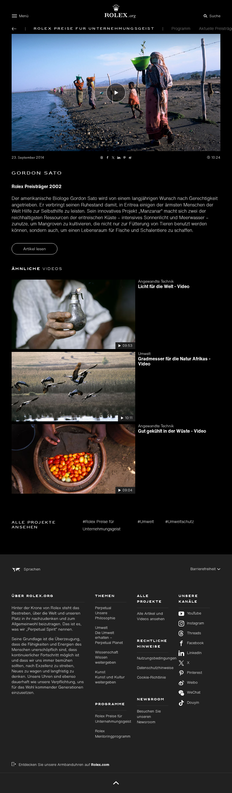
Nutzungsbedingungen (157, 658)
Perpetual (105, 613)
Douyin (193, 702)
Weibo (192, 682)
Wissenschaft (106, 657)
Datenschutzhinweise (155, 667)
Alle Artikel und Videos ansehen (151, 616)
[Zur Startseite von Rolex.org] (116, 11)
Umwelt (109, 635)
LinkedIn (194, 652)
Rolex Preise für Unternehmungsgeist (113, 718)
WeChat (193, 692)
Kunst (110, 677)
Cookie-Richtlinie (151, 677)
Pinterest (194, 672)
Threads (194, 633)
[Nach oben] (116, 783)
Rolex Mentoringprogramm (112, 733)
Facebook (195, 643)
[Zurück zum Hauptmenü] (14, 29)
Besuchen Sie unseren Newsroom (149, 717)
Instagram (195, 623)
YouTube (194, 613)
